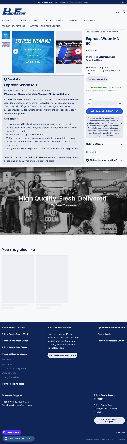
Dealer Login (104, 334)
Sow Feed (7, 364)
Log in (123, 2)
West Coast (39, 20)
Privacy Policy (119, 432)
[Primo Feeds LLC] (14, 11)
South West (22, 20)
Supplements (73, 20)
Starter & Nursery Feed (14, 368)
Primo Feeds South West (15, 334)
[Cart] (122, 11)
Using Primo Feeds (11, 377)
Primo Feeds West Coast (15, 340)
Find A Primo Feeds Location (62, 355)
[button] (104, 111)
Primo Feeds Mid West (14, 327)
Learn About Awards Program (109, 420)
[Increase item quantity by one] (120, 103)
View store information (97, 79)
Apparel (34, 26)
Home (88, 32)
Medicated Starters (98, 32)
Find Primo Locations (51, 26)
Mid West (6, 20)
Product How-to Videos (13, 26)
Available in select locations (71, 2)
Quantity (89, 99)
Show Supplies (89, 20)
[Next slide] (78, 51)
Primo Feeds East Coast (14, 347)
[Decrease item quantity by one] (89, 103)
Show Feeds (8, 359)
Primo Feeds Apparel (13, 383)
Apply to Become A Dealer (111, 327)
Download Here (94, 60)
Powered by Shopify (92, 439)
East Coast (55, 20)
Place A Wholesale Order (111, 340)
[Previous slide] (15, 51)
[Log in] (116, 11)
